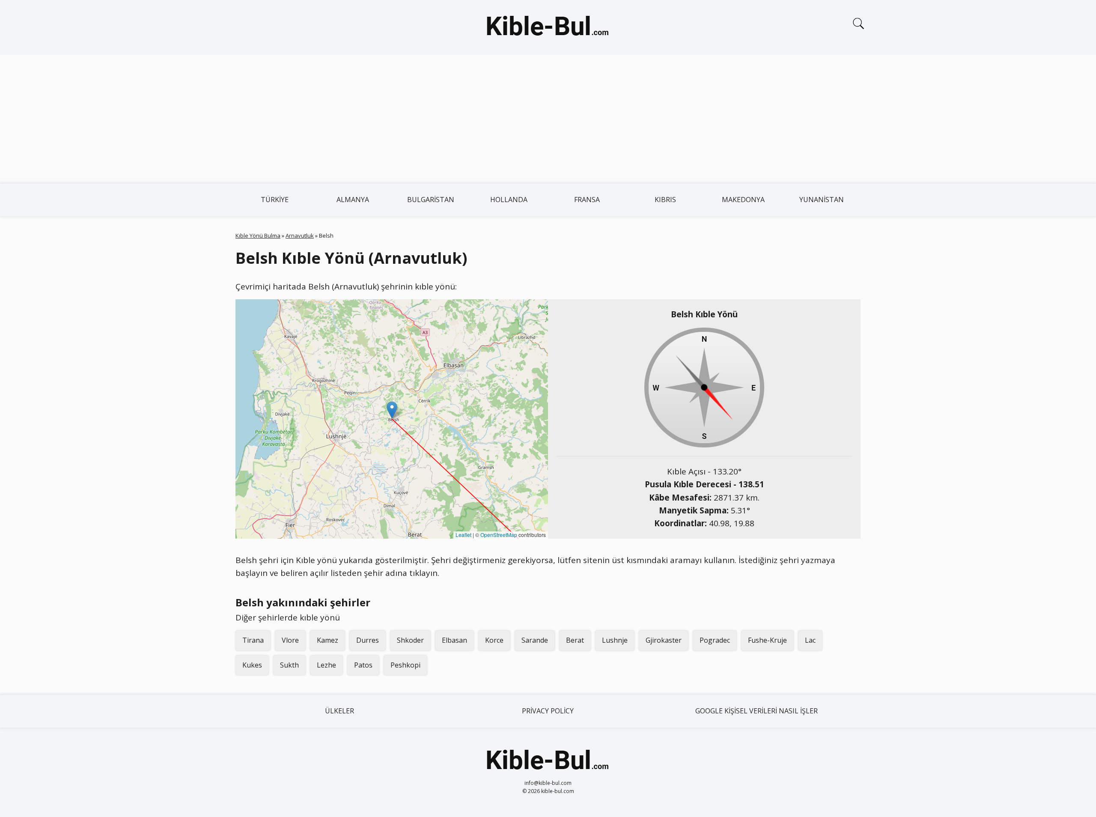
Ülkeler (339, 711)
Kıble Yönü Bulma (257, 235)
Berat (575, 640)
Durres (367, 640)
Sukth (289, 665)
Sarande (534, 640)
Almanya (353, 199)
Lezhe (326, 665)
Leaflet (463, 534)
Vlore (290, 640)
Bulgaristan (430, 199)
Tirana (253, 640)
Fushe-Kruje (767, 640)
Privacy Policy (548, 711)
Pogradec (715, 640)
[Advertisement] (548, 119)
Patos (363, 665)
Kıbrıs (665, 199)
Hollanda (508, 199)
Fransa (587, 199)
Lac (810, 640)
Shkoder (410, 640)
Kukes (252, 665)
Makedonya (743, 199)
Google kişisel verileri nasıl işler (756, 711)
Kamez (327, 640)
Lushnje (615, 640)
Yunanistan (821, 199)
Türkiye (275, 199)
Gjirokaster (664, 640)
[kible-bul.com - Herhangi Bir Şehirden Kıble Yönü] (548, 27)
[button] (392, 410)
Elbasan (454, 640)
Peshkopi (405, 665)
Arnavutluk (300, 235)
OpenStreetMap (498, 534)
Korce (494, 640)
